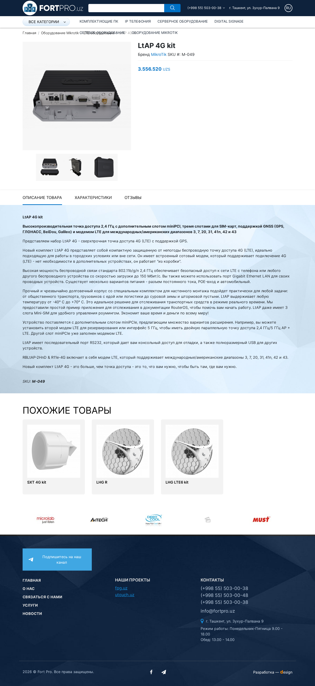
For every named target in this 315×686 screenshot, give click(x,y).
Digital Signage (229, 21)
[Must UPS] (212, 519)
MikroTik (158, 54)
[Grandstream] (266, 519)
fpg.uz (121, 588)
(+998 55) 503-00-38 (204, 8)
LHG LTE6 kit (177, 482)
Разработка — (272, 672)
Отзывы (133, 197)
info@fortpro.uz (218, 611)
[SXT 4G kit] (53, 450)
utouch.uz (124, 594)
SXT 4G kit (36, 482)
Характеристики (93, 197)
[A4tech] (50, 519)
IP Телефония (138, 21)
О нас (29, 588)
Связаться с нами (42, 597)
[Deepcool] (104, 519)
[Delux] (158, 519)
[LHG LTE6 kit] (192, 450)
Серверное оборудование (183, 21)
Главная (29, 33)
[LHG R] (122, 450)
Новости (32, 613)
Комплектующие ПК (99, 21)
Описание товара (42, 197)
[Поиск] (172, 8)
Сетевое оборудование (102, 32)
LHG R (101, 482)
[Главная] (53, 7)
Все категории (44, 21)
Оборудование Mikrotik (155, 32)
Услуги (30, 605)
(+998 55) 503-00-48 (224, 595)
